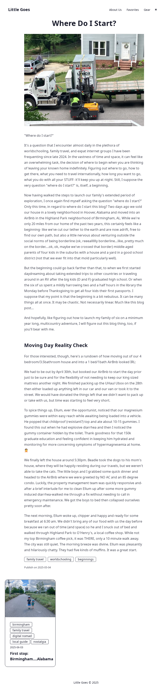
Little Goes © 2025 (86, 682)
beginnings (86, 559)
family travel (35, 559)
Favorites (133, 10)
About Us (115, 10)
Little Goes (19, 9)
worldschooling (60, 559)
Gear (147, 10)
